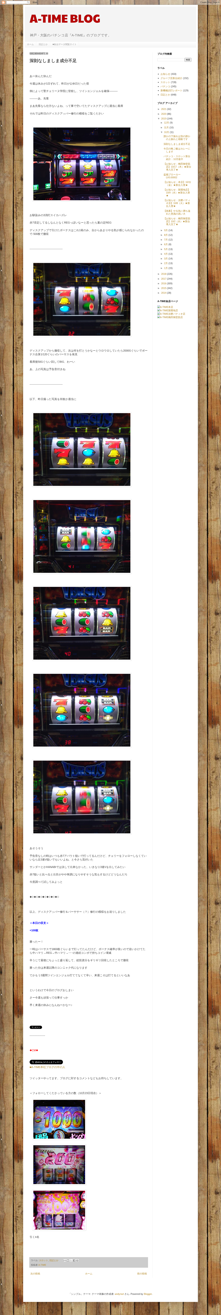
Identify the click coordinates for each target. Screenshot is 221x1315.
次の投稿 (35, 1273)
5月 (166, 249)
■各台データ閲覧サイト (65, 44)
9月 (166, 230)
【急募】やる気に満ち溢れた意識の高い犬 (177, 212)
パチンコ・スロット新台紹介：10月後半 (177, 157)
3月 (166, 258)
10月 (167, 132)
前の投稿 (142, 1273)
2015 (164, 288)
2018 (164, 274)
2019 (164, 118)
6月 (166, 244)
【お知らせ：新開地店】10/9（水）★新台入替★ (177, 192)
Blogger (148, 1294)
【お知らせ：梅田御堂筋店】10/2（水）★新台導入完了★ (177, 221)
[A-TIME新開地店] (167, 310)
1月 (166, 268)
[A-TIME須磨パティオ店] (171, 313)
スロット (43, 1260)
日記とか (43, 44)
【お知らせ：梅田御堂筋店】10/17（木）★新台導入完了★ (177, 166)
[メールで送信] (64, 1260)
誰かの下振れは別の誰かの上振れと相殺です (177, 137)
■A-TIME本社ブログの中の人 (47, 1067)
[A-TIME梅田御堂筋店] (170, 317)
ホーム (30, 44)
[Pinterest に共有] (77, 1260)
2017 (164, 278)
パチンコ (165, 86)
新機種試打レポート (171, 90)
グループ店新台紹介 (171, 78)
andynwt (119, 1294)
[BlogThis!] (68, 1260)
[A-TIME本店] (165, 307)
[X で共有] (71, 1260)
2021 (164, 109)
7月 (166, 239)
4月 (166, 253)
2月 (166, 263)
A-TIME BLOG (65, 18)
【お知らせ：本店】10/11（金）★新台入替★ (177, 183)
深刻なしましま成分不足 (177, 144)
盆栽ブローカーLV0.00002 (172, 176)
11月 (166, 127)
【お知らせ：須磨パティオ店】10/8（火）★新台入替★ (177, 203)
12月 (167, 122)
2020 (164, 113)
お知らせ (165, 74)
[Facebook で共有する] (74, 1260)
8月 (166, 235)
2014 (164, 292)
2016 (164, 283)
